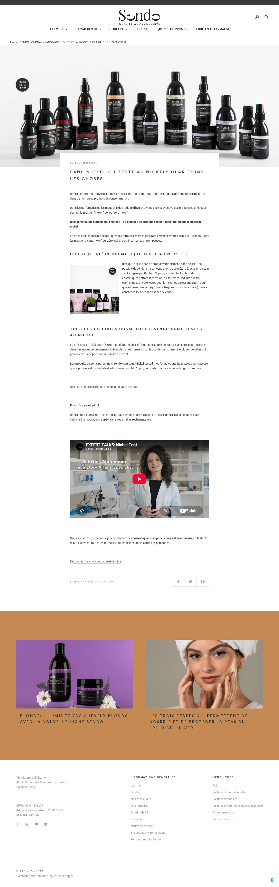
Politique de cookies (224, 799)
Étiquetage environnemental (148, 832)
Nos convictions (141, 799)
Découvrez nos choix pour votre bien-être (95, 561)
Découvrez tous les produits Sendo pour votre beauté (103, 386)
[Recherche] (266, 17)
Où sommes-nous (223, 812)
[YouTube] (36, 823)
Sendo (135, 792)
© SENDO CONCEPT (31, 871)
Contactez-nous (222, 819)
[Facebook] (17, 823)
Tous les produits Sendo (146, 839)
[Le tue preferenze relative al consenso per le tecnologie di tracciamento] (272, 880)
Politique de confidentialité (229, 792)
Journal (136, 785)
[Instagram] (27, 823)
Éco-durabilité (139, 812)
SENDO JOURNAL (31, 42)
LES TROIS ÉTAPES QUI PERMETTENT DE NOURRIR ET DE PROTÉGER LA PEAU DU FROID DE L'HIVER (198, 722)
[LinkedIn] (45, 823)
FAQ (215, 785)
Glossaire (137, 819)
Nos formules (139, 805)
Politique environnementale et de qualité (237, 805)
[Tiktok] (54, 823)
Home (14, 42)
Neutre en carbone (142, 826)
